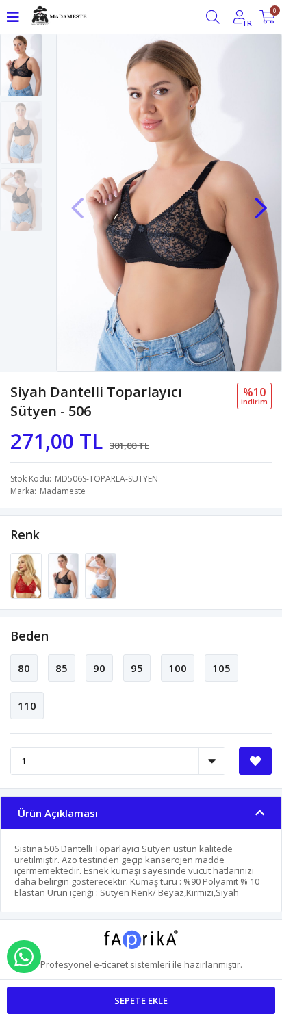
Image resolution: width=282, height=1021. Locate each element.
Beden (29, 636)
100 (177, 668)
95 (137, 668)
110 (27, 705)
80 (24, 668)
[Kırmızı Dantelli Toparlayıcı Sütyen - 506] (27, 575)
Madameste (63, 491)
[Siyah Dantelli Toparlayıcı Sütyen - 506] (65, 575)
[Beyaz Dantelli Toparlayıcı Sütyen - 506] (100, 575)
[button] (260, 201)
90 (99, 668)
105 (221, 668)
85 (61, 668)
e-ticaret (111, 964)
